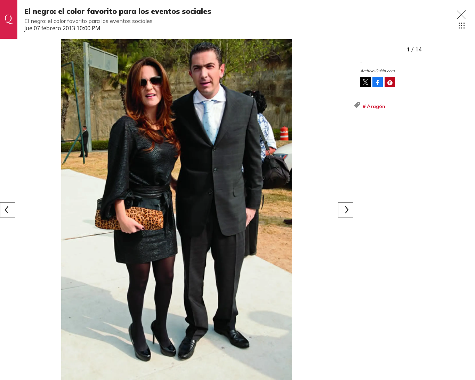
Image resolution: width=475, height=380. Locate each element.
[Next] (345, 209)
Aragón (376, 106)
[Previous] (7, 209)
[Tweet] (365, 82)
